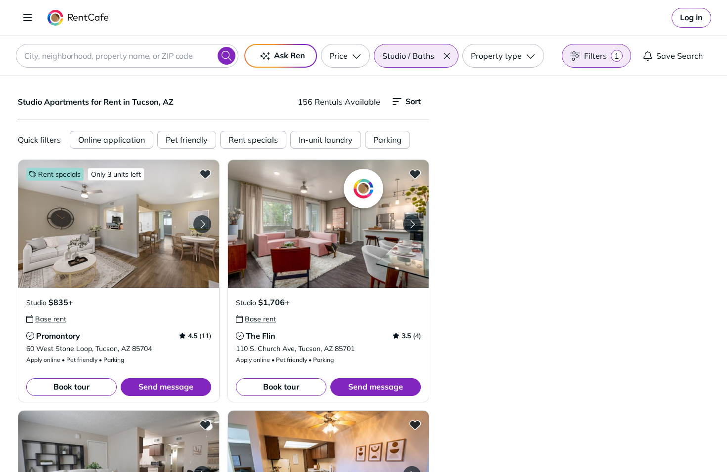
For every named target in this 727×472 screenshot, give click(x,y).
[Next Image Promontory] (202, 224)
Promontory (58, 336)
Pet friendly (187, 140)
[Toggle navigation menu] (28, 18)
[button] (446, 56)
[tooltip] (46, 319)
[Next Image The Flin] (412, 224)
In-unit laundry (326, 140)
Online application (111, 140)
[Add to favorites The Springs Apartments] (205, 424)
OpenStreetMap (628, 443)
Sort (413, 101)
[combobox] (127, 56)
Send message (165, 387)
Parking (387, 140)
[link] (691, 18)
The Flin (260, 336)
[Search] (226, 56)
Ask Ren (289, 55)
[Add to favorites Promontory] (205, 174)
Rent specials (253, 140)
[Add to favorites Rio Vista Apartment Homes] (415, 424)
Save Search (679, 56)
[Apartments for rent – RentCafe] (78, 18)
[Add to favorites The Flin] (415, 174)
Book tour (71, 387)
